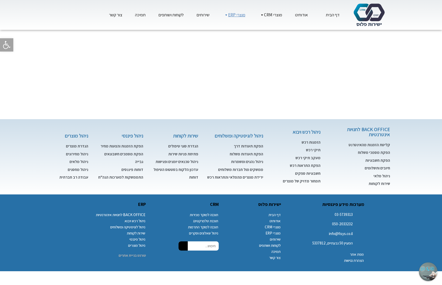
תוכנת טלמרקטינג (205, 220)
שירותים (202, 15)
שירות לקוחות (185, 135)
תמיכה (140, 15)
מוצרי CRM (273, 15)
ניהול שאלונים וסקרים (203, 233)
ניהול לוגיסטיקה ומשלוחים (239, 135)
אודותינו (301, 15)
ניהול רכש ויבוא (307, 132)
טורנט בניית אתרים (132, 255)
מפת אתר (357, 254)
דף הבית (332, 15)
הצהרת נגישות (354, 260)
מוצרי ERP (236, 15)
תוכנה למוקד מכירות (204, 214)
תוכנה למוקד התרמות (203, 227)
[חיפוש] (183, 246)
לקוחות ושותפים (171, 15)
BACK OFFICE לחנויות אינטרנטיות (368, 132)
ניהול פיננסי (132, 135)
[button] (6, 45)
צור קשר (115, 15)
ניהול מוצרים (76, 135)
